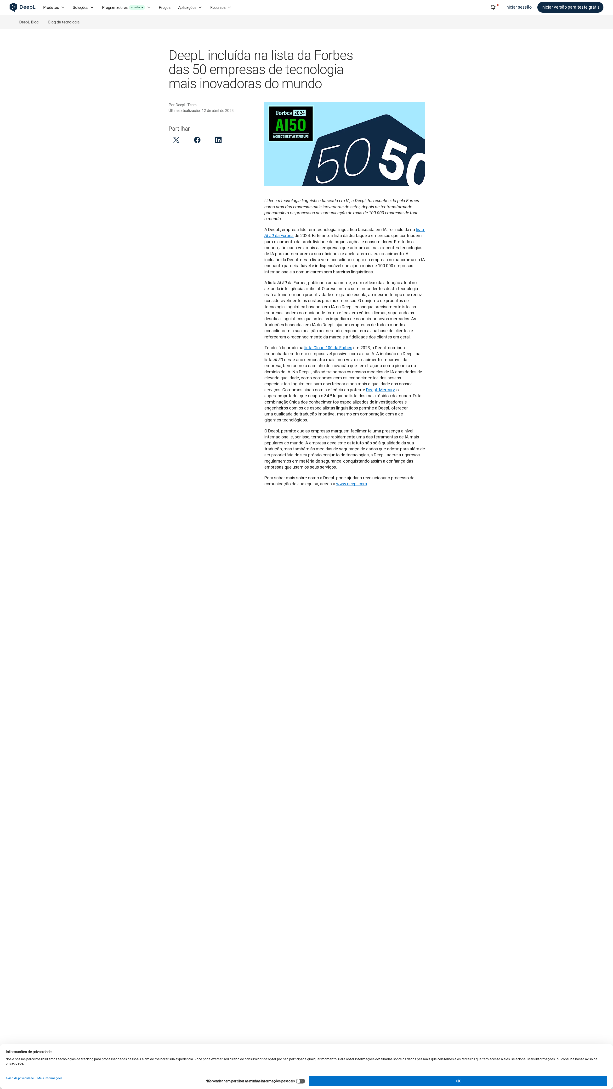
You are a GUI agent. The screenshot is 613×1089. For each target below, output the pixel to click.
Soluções (80, 7)
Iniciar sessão (518, 7)
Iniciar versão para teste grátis (570, 7)
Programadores (122, 7)
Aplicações (187, 7)
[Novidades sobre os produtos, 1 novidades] (493, 7)
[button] (176, 140)
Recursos (218, 7)
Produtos (51, 7)
